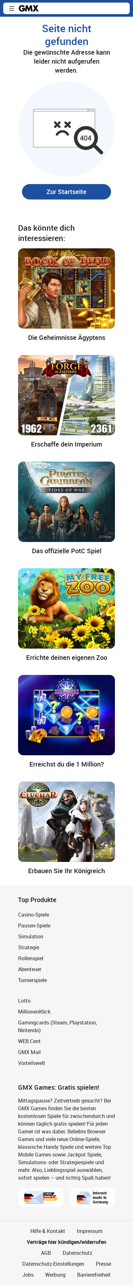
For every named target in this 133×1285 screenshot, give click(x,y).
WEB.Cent (29, 1041)
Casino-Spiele (33, 914)
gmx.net (29, 8)
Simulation (30, 936)
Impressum (90, 1231)
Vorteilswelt (31, 1063)
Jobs (28, 1274)
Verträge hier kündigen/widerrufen (66, 1241)
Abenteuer (29, 969)
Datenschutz (77, 1252)
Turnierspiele (32, 980)
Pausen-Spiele (34, 925)
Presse (103, 1263)
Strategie (28, 947)
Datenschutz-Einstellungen (53, 1263)
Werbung (55, 1274)
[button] (11, 8)
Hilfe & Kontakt (47, 1231)
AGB (46, 1252)
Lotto (24, 1000)
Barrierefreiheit (94, 1274)
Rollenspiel (30, 958)
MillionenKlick (34, 1011)
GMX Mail (29, 1052)
